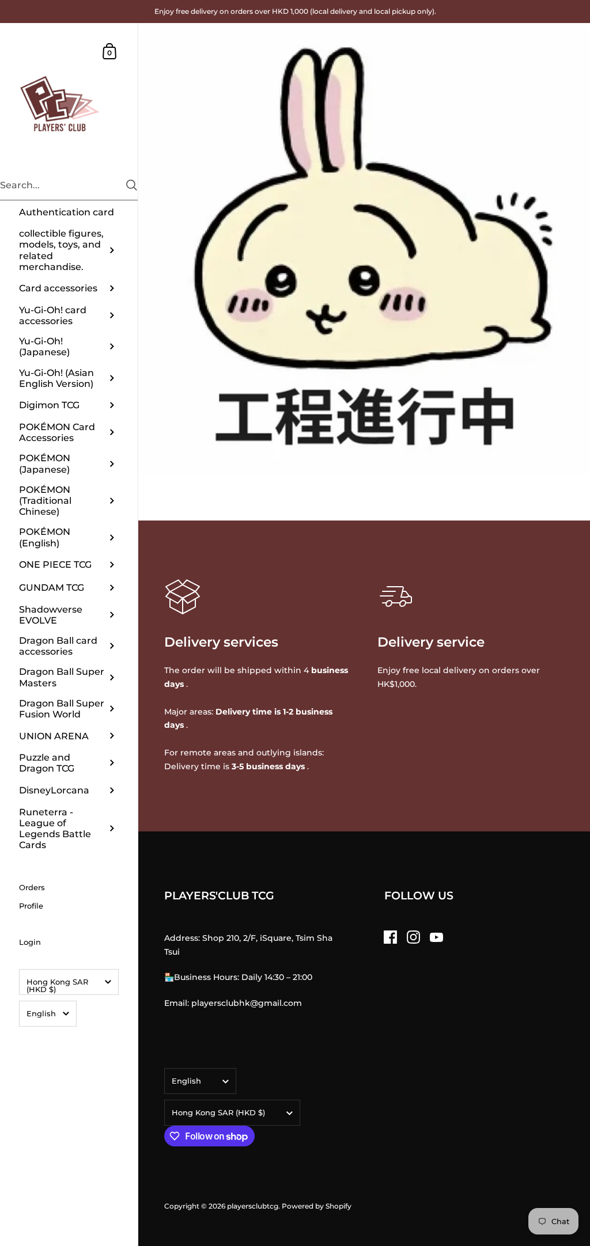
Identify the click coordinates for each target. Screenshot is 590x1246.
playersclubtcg (252, 1206)
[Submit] (132, 185)
